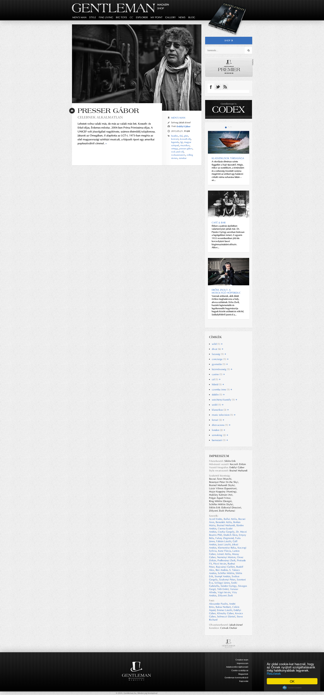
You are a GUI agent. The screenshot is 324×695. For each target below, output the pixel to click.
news (181, 17)
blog (191, 17)
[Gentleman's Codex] (228, 109)
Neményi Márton (226, 557)
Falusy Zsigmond (224, 538)
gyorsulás (219, 364)
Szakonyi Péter (227, 579)
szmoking (219, 435)
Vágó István (224, 592)
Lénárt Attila (224, 554)
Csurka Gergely (226, 531)
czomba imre (221, 389)
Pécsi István (219, 563)
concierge (219, 359)
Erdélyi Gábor (183, 126)
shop (227, 40)
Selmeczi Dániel (226, 616)
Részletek (274, 673)
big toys (121, 17)
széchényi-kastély (224, 399)
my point (156, 17)
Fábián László (223, 541)
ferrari (217, 420)
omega (174, 148)
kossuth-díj (185, 139)
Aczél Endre (215, 519)
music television (223, 414)
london (218, 430)
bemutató (219, 440)
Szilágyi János (222, 582)
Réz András (222, 570)
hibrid (217, 384)
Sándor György (229, 586)
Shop (160, 8)
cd (215, 379)
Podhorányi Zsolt (227, 560)
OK (292, 681)
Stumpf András (222, 576)
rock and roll (177, 151)
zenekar (183, 158)
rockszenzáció (178, 155)
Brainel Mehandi (226, 525)
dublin (217, 394)
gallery (170, 17)
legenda (175, 142)
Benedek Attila (224, 522)
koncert (174, 139)
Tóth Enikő (223, 589)
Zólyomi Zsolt (225, 595)
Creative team (242, 660)
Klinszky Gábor (225, 613)
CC (131, 17)
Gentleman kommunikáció (236, 677)
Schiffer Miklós (226, 573)
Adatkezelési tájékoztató (237, 667)
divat (217, 349)
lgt (181, 142)
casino (217, 374)
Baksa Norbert (223, 607)
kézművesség (221, 369)
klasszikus (219, 409)
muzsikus (185, 145)
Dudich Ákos (230, 534)
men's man (79, 17)
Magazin (163, 4)
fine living (106, 17)
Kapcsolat (243, 681)
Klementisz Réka (227, 547)
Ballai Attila (230, 519)
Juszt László (224, 544)
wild (216, 344)
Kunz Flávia (224, 550)
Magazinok (243, 674)
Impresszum (242, 663)
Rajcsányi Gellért (225, 566)
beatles (174, 135)
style (92, 17)
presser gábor (185, 148)
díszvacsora (220, 425)
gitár (186, 135)
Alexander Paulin (218, 603)
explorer (142, 17)
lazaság (218, 354)
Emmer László (224, 610)
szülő (217, 404)
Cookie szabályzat (239, 670)
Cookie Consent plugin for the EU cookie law (292, 688)
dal (180, 135)
